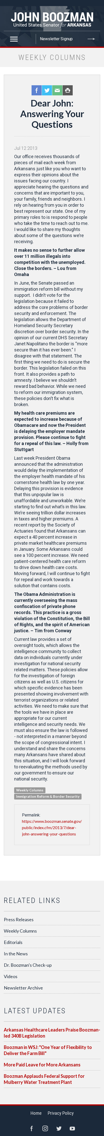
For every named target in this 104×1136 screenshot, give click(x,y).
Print (68, 90)
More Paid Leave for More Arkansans (42, 1064)
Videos (10, 976)
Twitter (47, 90)
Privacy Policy (61, 1113)
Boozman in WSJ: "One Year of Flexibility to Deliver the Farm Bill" (48, 1050)
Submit (91, 39)
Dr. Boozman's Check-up (28, 965)
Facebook (37, 90)
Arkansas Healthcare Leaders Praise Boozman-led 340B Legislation (52, 1033)
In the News (16, 953)
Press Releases (19, 919)
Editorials (13, 942)
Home (36, 1113)
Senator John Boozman (52, 18)
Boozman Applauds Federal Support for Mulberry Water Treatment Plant (44, 1079)
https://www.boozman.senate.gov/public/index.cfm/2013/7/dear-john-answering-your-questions (52, 827)
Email (57, 90)
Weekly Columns (20, 931)
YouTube (72, 1128)
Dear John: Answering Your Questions (52, 113)
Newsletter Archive (23, 988)
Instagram (45, 1128)
